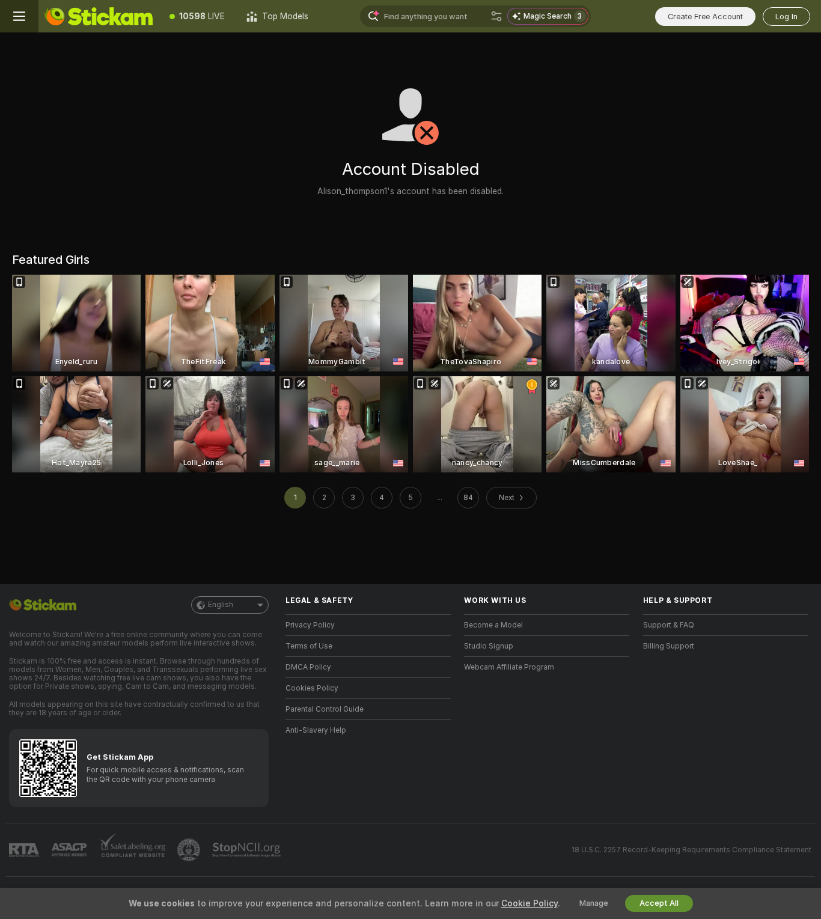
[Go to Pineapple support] (190, 849)
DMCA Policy (308, 667)
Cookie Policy (529, 903)
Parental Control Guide (324, 709)
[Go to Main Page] (98, 16)
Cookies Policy (311, 688)
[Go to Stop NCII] (247, 850)
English (220, 604)
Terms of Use (308, 646)
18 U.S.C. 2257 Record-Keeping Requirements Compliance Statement (691, 850)
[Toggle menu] (19, 16)
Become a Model (493, 625)
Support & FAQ (668, 625)
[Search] (496, 16)
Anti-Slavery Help (315, 730)
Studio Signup (488, 646)
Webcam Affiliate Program (509, 667)
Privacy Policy (310, 625)
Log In (786, 16)
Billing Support (668, 646)
